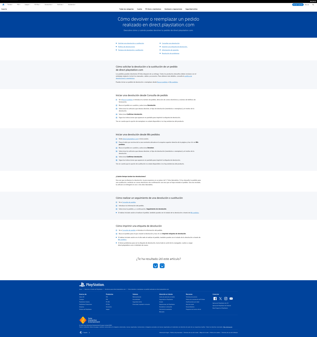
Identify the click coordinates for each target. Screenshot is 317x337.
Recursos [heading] (189, 294)
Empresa (81, 307)
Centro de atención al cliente (167, 297)
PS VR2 (108, 302)
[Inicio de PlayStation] (3, 4)
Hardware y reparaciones (173, 9)
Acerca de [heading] (83, 294)
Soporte (4, 9)
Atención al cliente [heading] (166, 294)
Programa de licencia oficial (193, 309)
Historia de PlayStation (85, 309)
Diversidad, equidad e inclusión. (141, 304)
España (85, 332)
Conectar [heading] (216, 294)
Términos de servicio (191, 297)
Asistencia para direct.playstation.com (115, 289)
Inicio (80, 289)
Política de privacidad (176, 332)
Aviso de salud (190, 304)
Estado (161, 302)
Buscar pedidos (162, 82)
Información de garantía (170, 50)
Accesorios (48, 4)
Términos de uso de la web (191, 332)
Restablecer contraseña (165, 307)
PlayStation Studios (84, 302)
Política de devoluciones (126, 47)
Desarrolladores (190, 307)
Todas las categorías (126, 9)
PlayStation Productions (85, 304)
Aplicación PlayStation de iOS (221, 303)
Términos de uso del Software (230, 332)
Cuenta (139, 9)
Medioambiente (137, 297)
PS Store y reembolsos (153, 9)
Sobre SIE (81, 297)
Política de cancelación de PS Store (195, 299)
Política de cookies (215, 332)
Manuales (161, 312)
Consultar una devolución (171, 43)
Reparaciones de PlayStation (167, 304)
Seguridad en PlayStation (166, 299)
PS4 (107, 299)
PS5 (18, 4)
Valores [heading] (135, 294)
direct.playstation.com (130, 139)
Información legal (164, 332)
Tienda (9, 4)
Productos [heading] (109, 294)
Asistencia (71, 4)
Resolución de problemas (170, 53)
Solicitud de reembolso (165, 309)
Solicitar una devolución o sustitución (131, 43)
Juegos (27, 4)
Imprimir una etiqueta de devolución (175, 47)
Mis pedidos (173, 82)
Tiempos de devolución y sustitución (130, 50)
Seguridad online (191, 9)
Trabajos (81, 299)
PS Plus (36, 4)
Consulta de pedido (129, 202)
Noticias (59, 4)
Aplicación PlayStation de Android (222, 305)
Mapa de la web (204, 332)
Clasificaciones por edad (192, 302)
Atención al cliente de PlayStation (93, 289)
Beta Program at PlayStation (220, 308)
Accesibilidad (136, 299)
